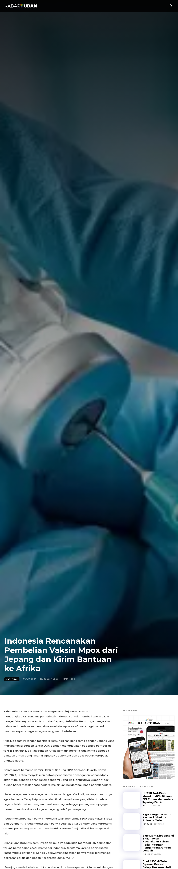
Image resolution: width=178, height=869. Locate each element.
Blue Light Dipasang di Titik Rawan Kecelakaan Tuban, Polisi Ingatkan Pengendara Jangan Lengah (158, 843)
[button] (171, 6)
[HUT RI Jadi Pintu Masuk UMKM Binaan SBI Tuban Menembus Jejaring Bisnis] (131, 800)
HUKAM (146, 854)
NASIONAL (12, 679)
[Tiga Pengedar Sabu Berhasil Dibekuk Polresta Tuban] (131, 821)
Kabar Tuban (51, 679)
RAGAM (146, 806)
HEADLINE (147, 824)
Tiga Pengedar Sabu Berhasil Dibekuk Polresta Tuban (157, 817)
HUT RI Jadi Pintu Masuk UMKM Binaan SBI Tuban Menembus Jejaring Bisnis (158, 797)
